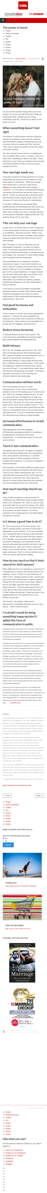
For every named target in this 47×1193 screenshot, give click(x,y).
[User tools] (42, 58)
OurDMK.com (15, 703)
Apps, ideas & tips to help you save (17, 928)
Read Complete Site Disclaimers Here (17, 785)
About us (31, 1108)
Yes (6, 838)
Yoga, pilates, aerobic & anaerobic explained (20, 886)
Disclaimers (40, 1108)
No (6, 841)
